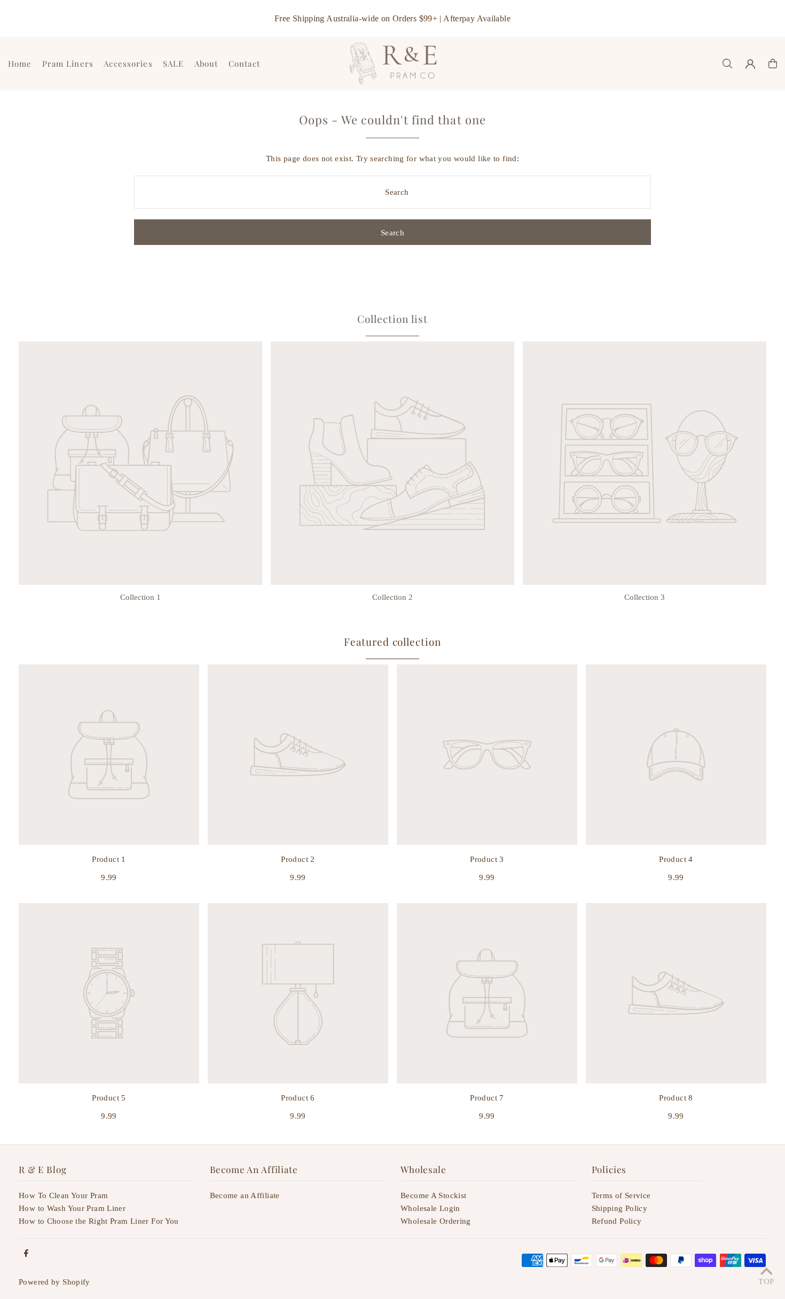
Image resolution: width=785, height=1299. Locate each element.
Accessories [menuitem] (128, 63)
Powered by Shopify (54, 1282)
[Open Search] (727, 63)
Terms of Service (621, 1195)
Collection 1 (140, 597)
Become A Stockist (433, 1195)
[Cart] (772, 63)
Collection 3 (644, 597)
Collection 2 (392, 597)
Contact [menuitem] (244, 63)
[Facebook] (26, 1253)
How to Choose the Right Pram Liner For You (99, 1221)
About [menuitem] (206, 63)
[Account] (750, 64)
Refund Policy (617, 1221)
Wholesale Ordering (436, 1221)
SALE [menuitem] (173, 63)
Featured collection (392, 641)
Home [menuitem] (20, 63)
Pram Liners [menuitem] (67, 63)
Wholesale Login (430, 1208)
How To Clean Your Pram (63, 1195)
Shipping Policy (620, 1208)
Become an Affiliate (245, 1195)
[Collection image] (140, 463)
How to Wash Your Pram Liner (72, 1208)
